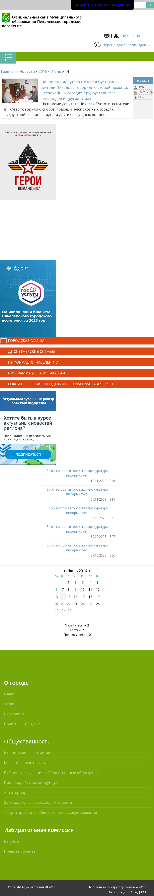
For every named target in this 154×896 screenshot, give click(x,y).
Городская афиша (26, 340)
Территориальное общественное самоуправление (50, 812)
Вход (134, 892)
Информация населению (33, 362)
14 (63, 597)
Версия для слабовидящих (125, 44)
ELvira (141, 87)
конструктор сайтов (120, 887)
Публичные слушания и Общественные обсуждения (51, 772)
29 (69, 610)
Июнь (56, 71)
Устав (9, 703)
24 (83, 604)
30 (75, 610)
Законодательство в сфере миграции (38, 802)
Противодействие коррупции (31, 782)
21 (63, 604)
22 (69, 604)
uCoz (142, 887)
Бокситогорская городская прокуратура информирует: (77, 473)
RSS (126, 35)
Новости (27, 71)
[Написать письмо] (106, 35)
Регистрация (118, 892)
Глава (9, 694)
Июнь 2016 (77, 570)
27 (56, 610)
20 (56, 604)
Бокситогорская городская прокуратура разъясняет (61, 383)
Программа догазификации (36, 373)
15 (69, 597)
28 (63, 610)
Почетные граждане (22, 723)
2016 (43, 71)
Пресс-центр (145, 92)
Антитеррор (15, 792)
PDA (136, 35)
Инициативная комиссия (27, 752)
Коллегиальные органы (25, 762)
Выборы (11, 841)
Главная (8, 71)
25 (90, 604)
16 (75, 597)
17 (83, 597)
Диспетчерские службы (31, 351)
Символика (14, 713)
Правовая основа (19, 851)
